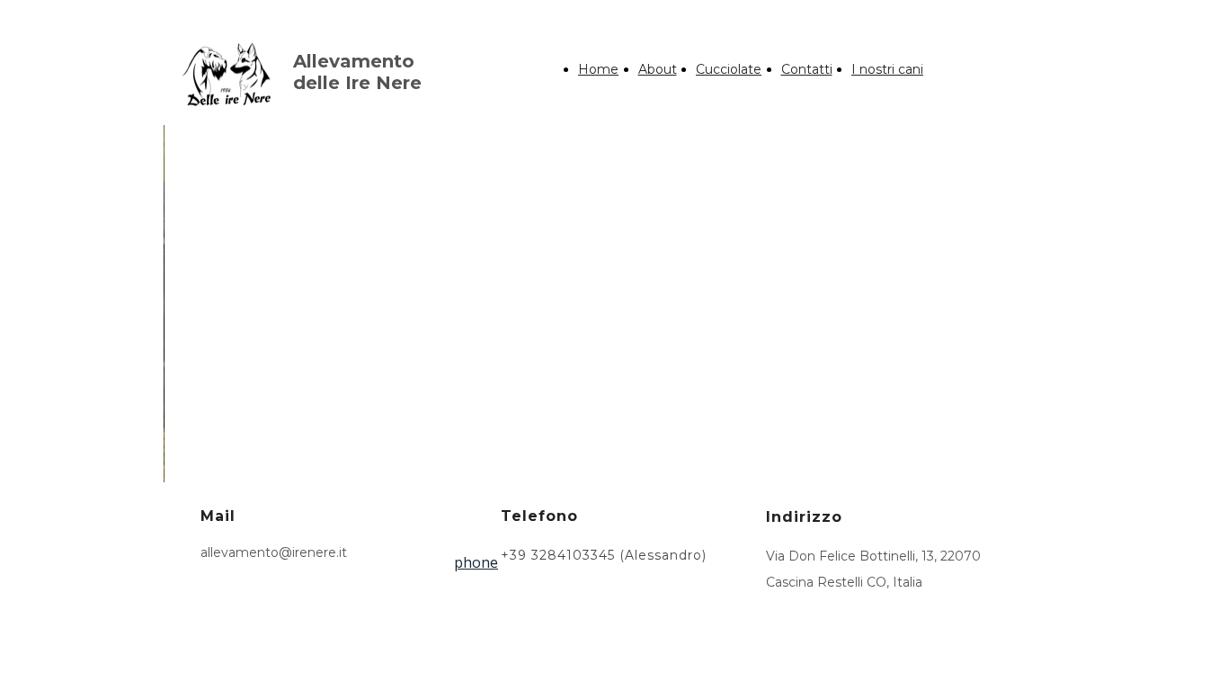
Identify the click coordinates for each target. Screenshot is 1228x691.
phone (476, 562)
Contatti (806, 69)
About (657, 69)
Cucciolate (728, 69)
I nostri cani (887, 69)
